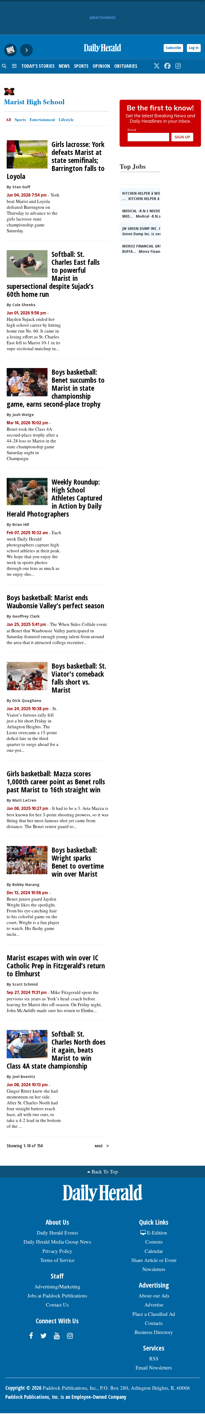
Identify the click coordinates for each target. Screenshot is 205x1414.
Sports (81, 66)
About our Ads (154, 1295)
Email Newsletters (154, 1367)
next (99, 1146)
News (64, 66)
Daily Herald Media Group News (57, 1241)
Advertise (153, 1304)
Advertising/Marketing (57, 1286)
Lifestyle (66, 119)
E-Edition (156, 1232)
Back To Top (105, 1171)
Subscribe (173, 47)
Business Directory (154, 1332)
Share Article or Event (153, 1260)
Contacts (154, 1323)
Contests (154, 1241)
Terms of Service (57, 1260)
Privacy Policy (57, 1251)
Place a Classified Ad (153, 1314)
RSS (154, 1358)
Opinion (101, 66)
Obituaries (125, 66)
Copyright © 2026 (23, 1387)
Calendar (154, 1251)
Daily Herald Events (57, 1232)
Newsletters (153, 1269)
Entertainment (42, 119)
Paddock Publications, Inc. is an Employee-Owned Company (65, 1396)
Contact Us (57, 1304)
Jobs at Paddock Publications (57, 1295)
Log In (194, 47)
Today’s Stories (37, 66)
